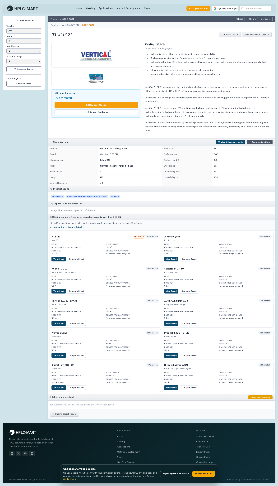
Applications (106, 8)
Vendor (10, 26)
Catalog (90, 8)
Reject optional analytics (175, 473)
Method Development (128, 8)
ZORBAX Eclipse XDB (176, 300)
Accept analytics (204, 473)
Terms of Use (203, 446)
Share (253, 19)
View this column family (255, 34)
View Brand (58, 259)
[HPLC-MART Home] (22, 8)
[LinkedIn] (11, 453)
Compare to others (261, 142)
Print (240, 19)
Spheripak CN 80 (174, 268)
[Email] (25, 453)
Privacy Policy (203, 452)
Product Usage (14, 56)
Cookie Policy (203, 457)
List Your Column (126, 462)
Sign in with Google (226, 8)
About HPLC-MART (205, 436)
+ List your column (198, 8)
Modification (13, 46)
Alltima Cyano (172, 236)
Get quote (265, 19)
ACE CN (55, 236)
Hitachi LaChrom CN (176, 365)
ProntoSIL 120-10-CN (176, 333)
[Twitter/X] (18, 453)
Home (79, 8)
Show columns (23, 83)
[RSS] (32, 453)
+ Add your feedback (260, 397)
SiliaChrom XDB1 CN (62, 365)
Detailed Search (25, 69)
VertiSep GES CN (70, 25)
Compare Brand (76, 259)
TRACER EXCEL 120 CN (64, 300)
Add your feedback (98, 112)
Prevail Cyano (59, 333)
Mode (9, 36)
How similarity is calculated (67, 227)
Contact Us (202, 441)
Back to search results (65, 414)
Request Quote (97, 105)
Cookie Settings (204, 462)
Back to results (231, 34)
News (147, 8)
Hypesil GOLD (59, 268)
